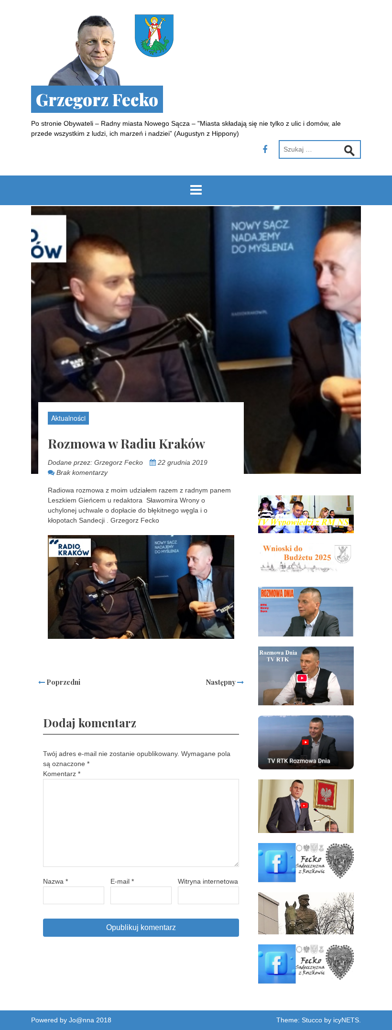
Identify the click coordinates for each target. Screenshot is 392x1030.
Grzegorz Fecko (97, 99)
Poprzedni (62, 682)
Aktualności (68, 418)
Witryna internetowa (208, 881)
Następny (221, 682)
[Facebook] (265, 150)
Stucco (312, 1020)
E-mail (122, 881)
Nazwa (55, 881)
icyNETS (346, 1020)
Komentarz (61, 774)
